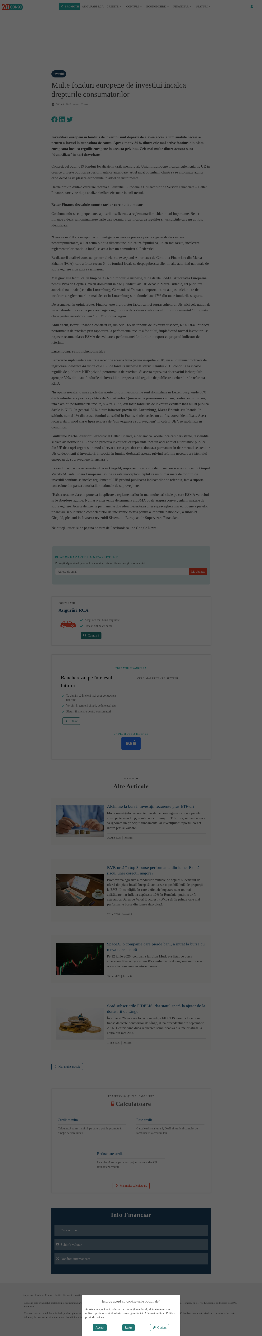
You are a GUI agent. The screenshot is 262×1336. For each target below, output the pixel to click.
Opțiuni (161, 1327)
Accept (100, 1327)
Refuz (128, 1327)
